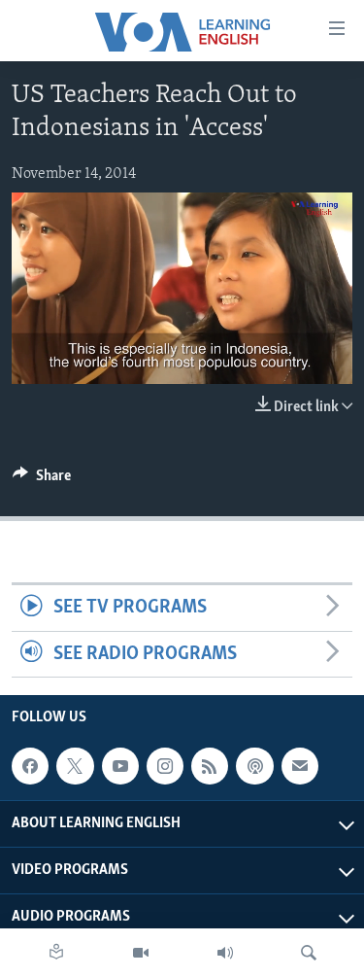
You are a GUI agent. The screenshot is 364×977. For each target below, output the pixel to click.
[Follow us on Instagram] (165, 766)
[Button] (42, 480)
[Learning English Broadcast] (225, 952)
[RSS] (209, 766)
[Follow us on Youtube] (120, 766)
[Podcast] (254, 766)
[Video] (141, 952)
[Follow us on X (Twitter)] (74, 766)
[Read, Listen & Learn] (56, 952)
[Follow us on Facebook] (30, 766)
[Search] (309, 952)
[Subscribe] (299, 766)
